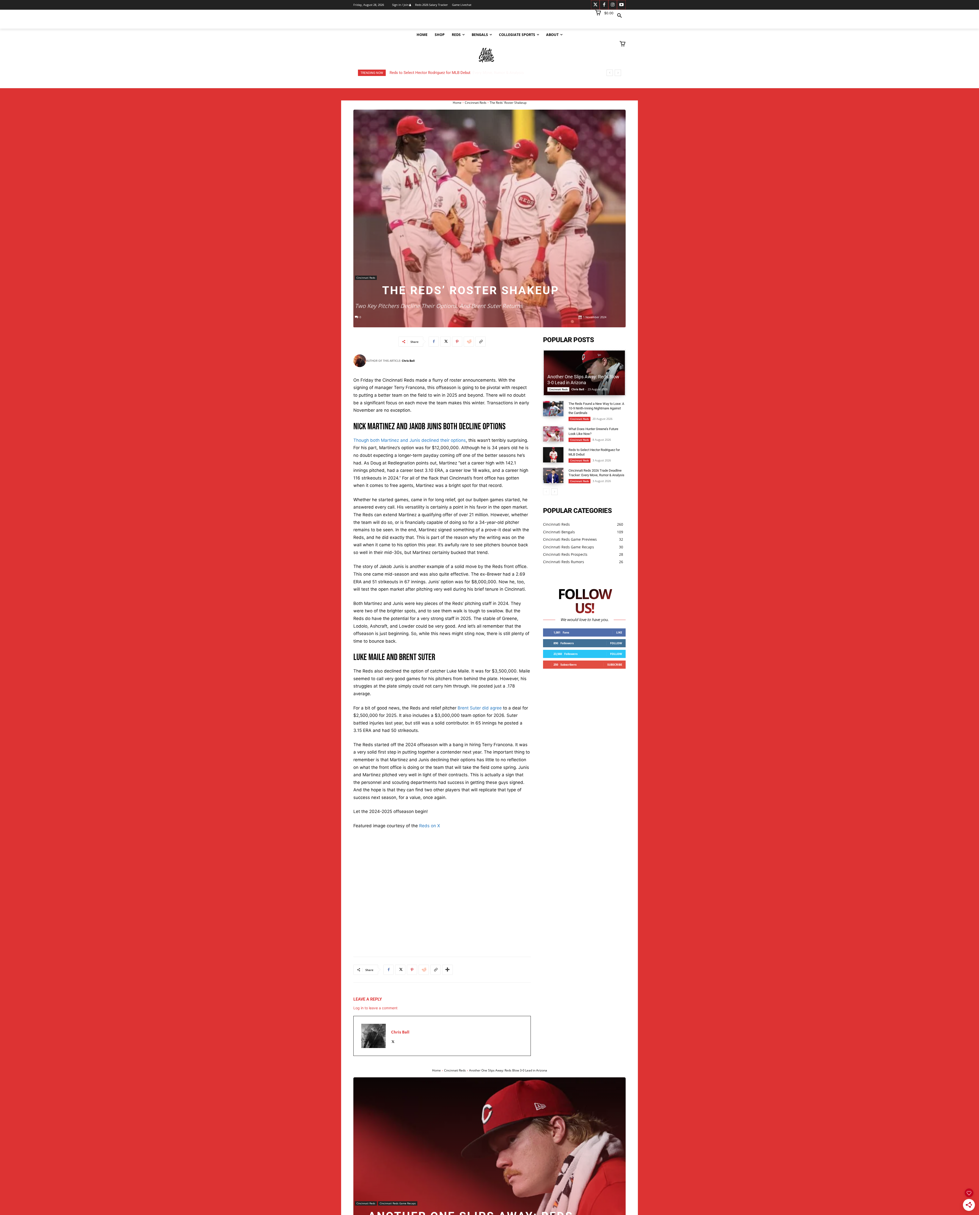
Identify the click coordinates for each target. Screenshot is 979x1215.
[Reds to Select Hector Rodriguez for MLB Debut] (553, 454)
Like (619, 632)
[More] (447, 970)
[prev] (610, 73)
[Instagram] (612, 5)
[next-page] (554, 491)
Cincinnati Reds (475, 102)
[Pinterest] (457, 342)
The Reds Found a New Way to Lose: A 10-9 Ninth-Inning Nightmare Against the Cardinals (596, 408)
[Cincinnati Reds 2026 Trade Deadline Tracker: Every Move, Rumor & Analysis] (553, 475)
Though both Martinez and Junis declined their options (409, 440)
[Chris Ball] (359, 360)
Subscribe (614, 664)
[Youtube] (621, 5)
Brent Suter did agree (480, 707)
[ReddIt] (469, 342)
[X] (445, 342)
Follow (616, 643)
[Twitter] (595, 5)
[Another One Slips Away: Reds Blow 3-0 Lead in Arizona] (584, 373)
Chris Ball (408, 361)
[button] (619, 16)
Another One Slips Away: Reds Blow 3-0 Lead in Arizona (437, 72)
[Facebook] (604, 5)
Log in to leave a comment (375, 1008)
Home (457, 102)
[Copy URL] (480, 342)
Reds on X (429, 825)
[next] (618, 73)
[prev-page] (546, 491)
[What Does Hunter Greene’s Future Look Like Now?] (553, 434)
